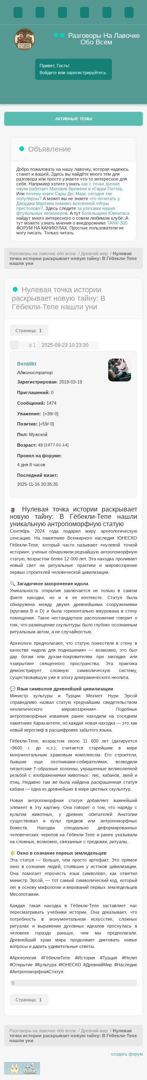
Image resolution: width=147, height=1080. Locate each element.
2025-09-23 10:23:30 (65, 345)
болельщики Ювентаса (105, 213)
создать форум (127, 1053)
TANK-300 (117, 222)
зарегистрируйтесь (86, 72)
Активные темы (73, 119)
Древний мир (94, 253)
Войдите (48, 72)
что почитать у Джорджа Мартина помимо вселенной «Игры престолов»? (68, 203)
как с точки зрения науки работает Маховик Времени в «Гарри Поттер (69, 186)
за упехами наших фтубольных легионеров (66, 211)
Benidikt (26, 364)
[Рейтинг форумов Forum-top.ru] (22, 1073)
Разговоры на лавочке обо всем (42, 253)
